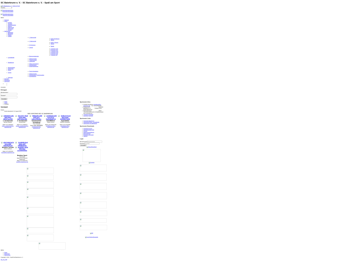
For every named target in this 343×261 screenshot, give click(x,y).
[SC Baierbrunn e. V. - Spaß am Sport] (10, 6)
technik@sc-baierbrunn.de (7, 152)
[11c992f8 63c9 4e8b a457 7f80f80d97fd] (22, 146)
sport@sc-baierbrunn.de (22, 162)
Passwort (82, 143)
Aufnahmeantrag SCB (88, 130)
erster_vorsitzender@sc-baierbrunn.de (8, 126)
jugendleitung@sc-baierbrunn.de (65, 126)
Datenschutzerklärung (88, 132)
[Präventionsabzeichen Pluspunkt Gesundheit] (7, 11)
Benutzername (83, 141)
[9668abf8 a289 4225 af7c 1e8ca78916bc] (36, 119)
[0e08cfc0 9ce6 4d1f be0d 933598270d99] (65, 119)
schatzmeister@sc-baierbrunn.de (36, 127)
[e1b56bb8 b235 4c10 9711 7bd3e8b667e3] (50, 119)
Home (5, 101)
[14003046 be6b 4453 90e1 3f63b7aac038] (8, 119)
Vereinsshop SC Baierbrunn (90, 123)
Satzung (85, 136)
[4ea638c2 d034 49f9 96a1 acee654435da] (22, 150)
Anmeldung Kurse (87, 128)
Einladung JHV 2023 (88, 135)
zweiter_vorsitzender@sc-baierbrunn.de (22, 126)
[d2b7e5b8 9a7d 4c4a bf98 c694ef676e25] (8, 146)
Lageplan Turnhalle (88, 115)
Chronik (85, 131)
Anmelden (83, 145)
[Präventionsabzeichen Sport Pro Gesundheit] (7, 15)
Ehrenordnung (86, 133)
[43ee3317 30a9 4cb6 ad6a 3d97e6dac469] (22, 119)
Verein (5, 103)
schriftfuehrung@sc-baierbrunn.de (51, 126)
